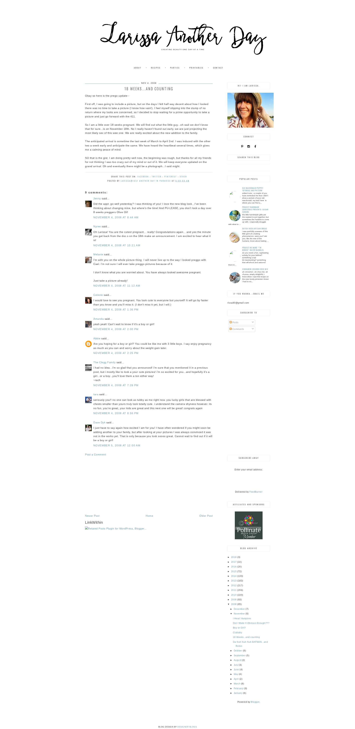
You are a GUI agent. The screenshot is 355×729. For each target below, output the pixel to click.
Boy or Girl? (239, 627)
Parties (175, 67)
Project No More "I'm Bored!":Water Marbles (253, 248)
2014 (234, 576)
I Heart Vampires (242, 618)
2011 (234, 590)
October (238, 650)
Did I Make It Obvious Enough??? (251, 623)
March (237, 683)
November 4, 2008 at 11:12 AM (116, 285)
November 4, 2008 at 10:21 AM (116, 245)
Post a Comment (95, 454)
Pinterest (170, 176)
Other (183, 176)
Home (149, 515)
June (237, 669)
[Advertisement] (149, 485)
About (137, 67)
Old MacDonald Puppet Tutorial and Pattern (252, 189)
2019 (234, 557)
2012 (234, 585)
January (238, 693)
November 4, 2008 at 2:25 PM (116, 353)
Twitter (156, 176)
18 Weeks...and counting (246, 637)
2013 (234, 580)
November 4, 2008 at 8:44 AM (116, 217)
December (240, 609)
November (240, 613)
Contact (218, 67)
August (238, 660)
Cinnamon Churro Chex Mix (255, 269)
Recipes (155, 67)
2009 (234, 599)
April (236, 679)
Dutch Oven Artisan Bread (254, 228)
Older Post (206, 515)
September (240, 655)
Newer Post (92, 515)
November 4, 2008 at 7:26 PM (116, 385)
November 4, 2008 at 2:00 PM (116, 329)
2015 (234, 571)
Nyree (97, 226)
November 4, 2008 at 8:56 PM (116, 413)
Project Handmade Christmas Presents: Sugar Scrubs (255, 209)
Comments (238, 329)
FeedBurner (255, 492)
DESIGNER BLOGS (187, 727)
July (236, 665)
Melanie (98, 254)
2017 (234, 562)
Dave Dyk (99, 422)
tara (95, 394)
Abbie (97, 338)
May (236, 674)
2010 (234, 595)
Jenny (97, 198)
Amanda (98, 318)
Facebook (143, 176)
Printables (196, 67)
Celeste (98, 294)
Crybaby (237, 632)
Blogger (255, 702)
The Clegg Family (104, 362)
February (239, 688)
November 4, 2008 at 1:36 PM (116, 309)
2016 (234, 566)
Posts (235, 322)
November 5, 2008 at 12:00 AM (116, 445)
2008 (234, 604)
